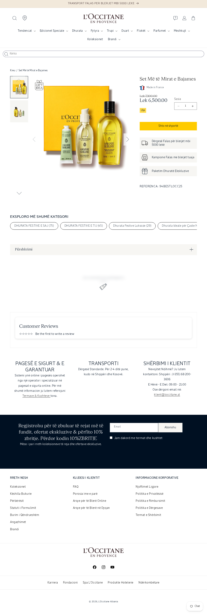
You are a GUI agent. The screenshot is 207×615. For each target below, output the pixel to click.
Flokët (141, 30)
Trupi (110, 30)
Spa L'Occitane (93, 582)
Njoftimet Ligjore (147, 486)
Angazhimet (18, 522)
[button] (14, 18)
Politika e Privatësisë (149, 493)
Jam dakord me (138, 438)
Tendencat (25, 30)
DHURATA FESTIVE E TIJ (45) (83, 225)
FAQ (76, 486)
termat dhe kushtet (149, 438)
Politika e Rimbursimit (150, 501)
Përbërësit (17, 501)
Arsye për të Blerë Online (89, 501)
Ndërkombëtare (148, 582)
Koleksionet (18, 486)
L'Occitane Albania (108, 601)
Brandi (112, 39)
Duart (125, 30)
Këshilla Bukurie (21, 493)
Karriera (53, 582)
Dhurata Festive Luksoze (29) (132, 225)
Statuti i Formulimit (23, 508)
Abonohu (170, 427)
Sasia (177, 99)
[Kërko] (6, 54)
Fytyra (95, 30)
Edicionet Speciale (52, 30)
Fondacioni (70, 582)
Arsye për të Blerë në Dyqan (91, 508)
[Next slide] (19, 193)
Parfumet (159, 30)
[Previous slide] (19, 80)
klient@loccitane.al (167, 394)
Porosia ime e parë (85, 493)
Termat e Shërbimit (148, 515)
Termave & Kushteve (36, 396)
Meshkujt (180, 30)
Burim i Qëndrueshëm (24, 515)
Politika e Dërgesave (149, 508)
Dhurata (77, 30)
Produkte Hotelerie (120, 582)
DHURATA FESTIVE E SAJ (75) (34, 225)
